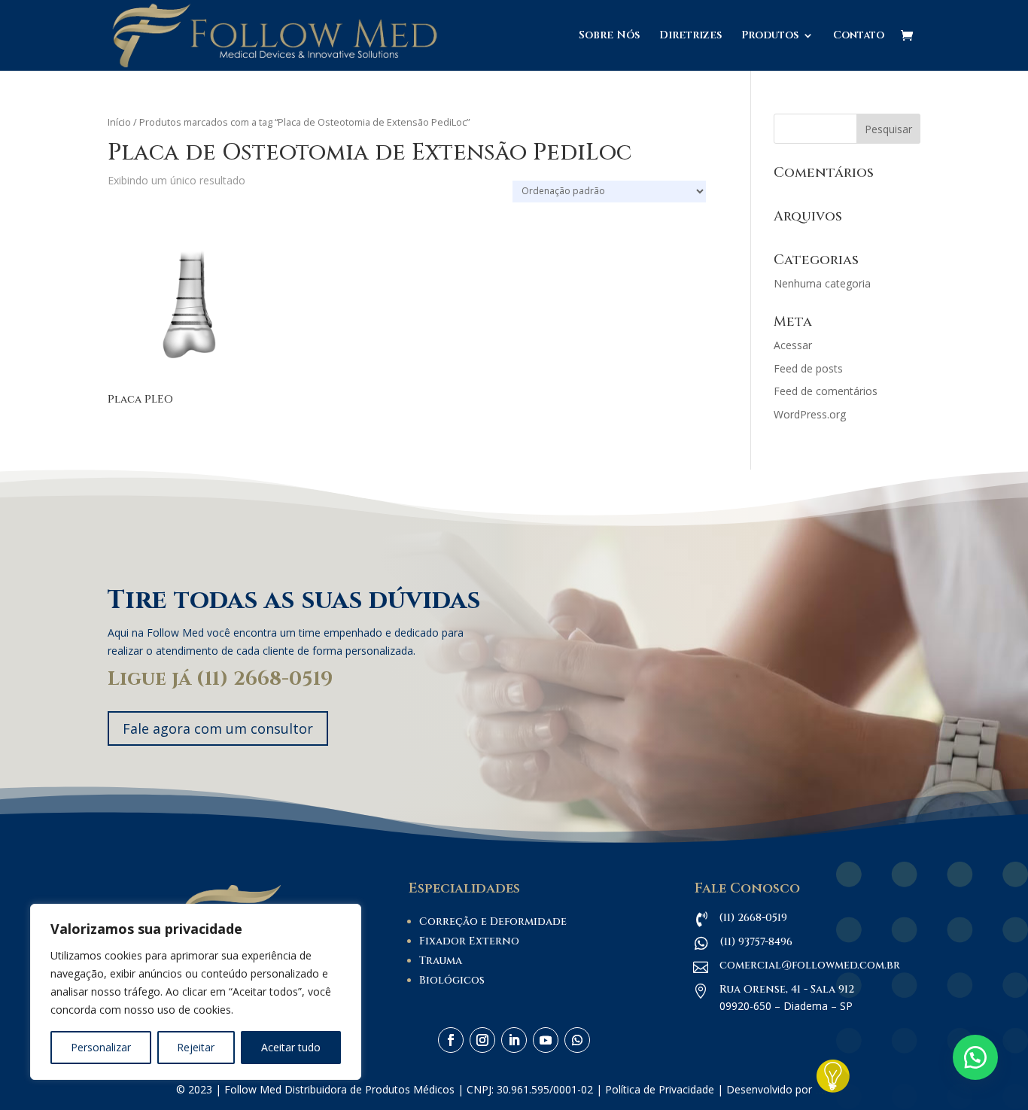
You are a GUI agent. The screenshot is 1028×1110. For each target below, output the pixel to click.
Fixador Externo (469, 941)
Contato (858, 36)
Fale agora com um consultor (218, 728)
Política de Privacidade (659, 1089)
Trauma (440, 960)
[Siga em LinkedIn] (514, 1040)
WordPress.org (810, 414)
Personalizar (101, 1047)
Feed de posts (808, 368)
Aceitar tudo (291, 1047)
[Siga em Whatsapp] (577, 1040)
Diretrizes (690, 36)
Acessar (793, 345)
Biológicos (452, 980)
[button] (975, 1057)
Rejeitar (195, 1047)
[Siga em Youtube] (545, 1040)
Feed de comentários (825, 391)
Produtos (769, 36)
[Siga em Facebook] (451, 1040)
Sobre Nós (609, 36)
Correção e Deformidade (493, 921)
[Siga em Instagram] (482, 1040)
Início (119, 122)
